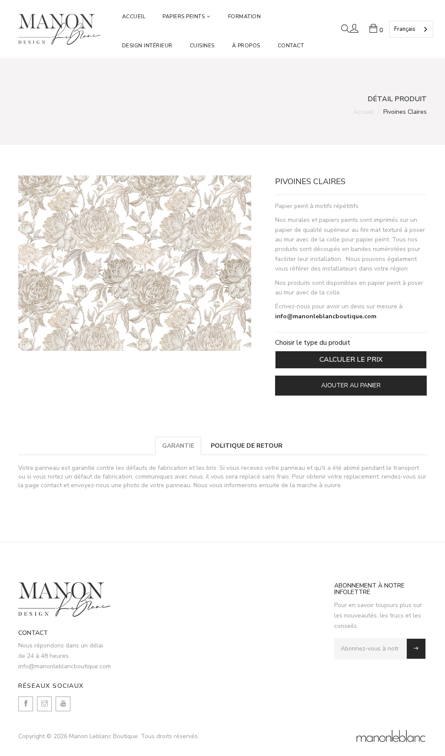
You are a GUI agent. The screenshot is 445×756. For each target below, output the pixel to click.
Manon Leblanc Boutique (103, 736)
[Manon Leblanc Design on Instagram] (44, 704)
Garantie (178, 446)
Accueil (134, 16)
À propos (246, 45)
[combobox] (411, 29)
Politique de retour (246, 446)
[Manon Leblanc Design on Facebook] (25, 704)
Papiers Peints (184, 16)
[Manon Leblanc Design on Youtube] (63, 704)
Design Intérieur (147, 45)
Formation (244, 16)
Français (404, 29)
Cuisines (202, 45)
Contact (291, 45)
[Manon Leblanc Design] (64, 599)
